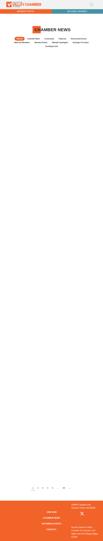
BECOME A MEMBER (77, 11)
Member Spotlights (60, 42)
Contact (51, 529)
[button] (91, 5)
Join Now (51, 512)
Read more (17, 110)
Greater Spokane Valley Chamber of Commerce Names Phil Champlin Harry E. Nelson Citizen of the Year (73, 368)
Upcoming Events (51, 524)
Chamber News (33, 39)
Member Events (41, 42)
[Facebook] (73, 514)
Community (49, 39)
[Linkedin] (73, 522)
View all (19, 39)
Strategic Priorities (81, 42)
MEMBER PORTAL (26, 11)
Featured (62, 39)
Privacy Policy (91, 534)
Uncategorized (51, 46)
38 (64, 488)
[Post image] (29, 68)
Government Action (79, 39)
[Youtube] (82, 522)
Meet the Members (22, 42)
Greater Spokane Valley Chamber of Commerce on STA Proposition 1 (28, 226)
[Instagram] (91, 514)
